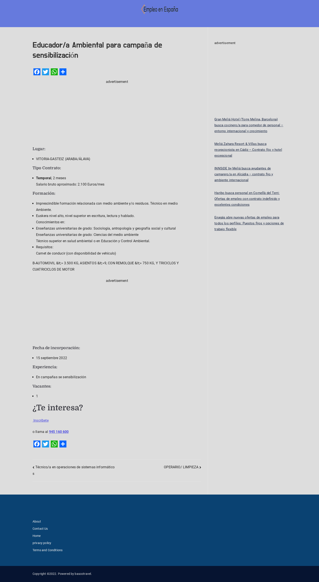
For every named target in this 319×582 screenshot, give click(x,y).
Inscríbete (41, 420)
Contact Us (40, 528)
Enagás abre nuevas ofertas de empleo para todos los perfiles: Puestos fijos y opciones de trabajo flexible (249, 223)
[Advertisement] (117, 115)
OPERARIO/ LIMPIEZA (181, 467)
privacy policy (42, 543)
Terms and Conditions (47, 550)
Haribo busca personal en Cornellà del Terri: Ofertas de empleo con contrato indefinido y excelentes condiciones (247, 199)
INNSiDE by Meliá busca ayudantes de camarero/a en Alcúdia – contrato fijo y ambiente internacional (243, 174)
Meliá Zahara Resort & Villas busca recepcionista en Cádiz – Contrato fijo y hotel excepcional (248, 150)
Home (37, 536)
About (37, 521)
